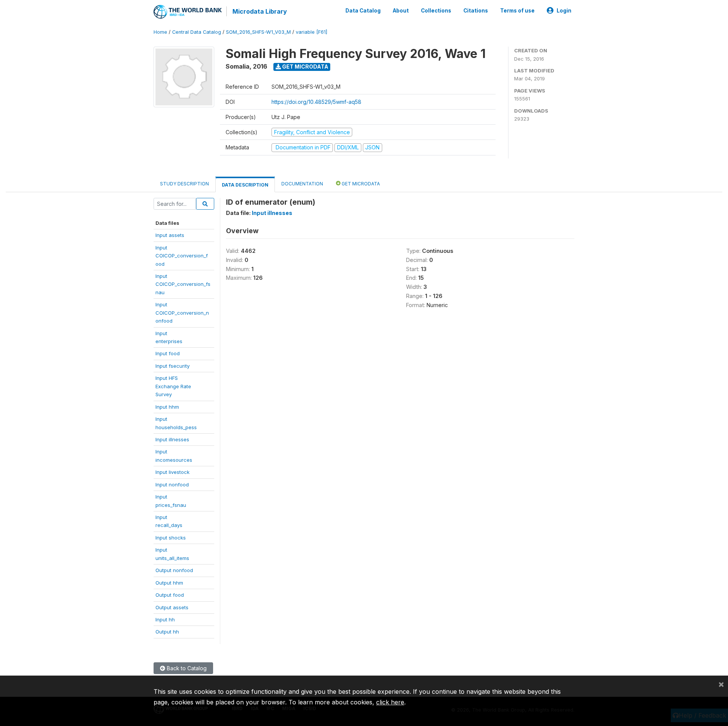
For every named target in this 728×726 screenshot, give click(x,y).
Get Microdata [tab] (360, 184)
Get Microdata (304, 66)
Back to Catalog (186, 668)
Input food (167, 353)
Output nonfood (174, 570)
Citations (475, 11)
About (401, 11)
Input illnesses (172, 439)
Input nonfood (172, 484)
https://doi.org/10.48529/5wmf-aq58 (316, 102)
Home (160, 32)
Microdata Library (259, 11)
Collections (436, 11)
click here (390, 702)
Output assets (171, 607)
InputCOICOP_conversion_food (181, 256)
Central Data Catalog (196, 32)
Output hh (167, 632)
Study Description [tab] (184, 184)
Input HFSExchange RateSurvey (173, 386)
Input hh (165, 619)
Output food (169, 595)
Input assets (169, 235)
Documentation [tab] (302, 184)
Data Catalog (363, 11)
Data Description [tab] (245, 185)
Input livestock (172, 472)
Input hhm (167, 407)
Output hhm (169, 583)
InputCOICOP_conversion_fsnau (182, 284)
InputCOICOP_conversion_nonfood (182, 312)
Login (564, 11)
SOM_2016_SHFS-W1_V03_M (258, 32)
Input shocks (170, 538)
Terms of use (517, 11)
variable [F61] (311, 32)
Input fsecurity (172, 366)
